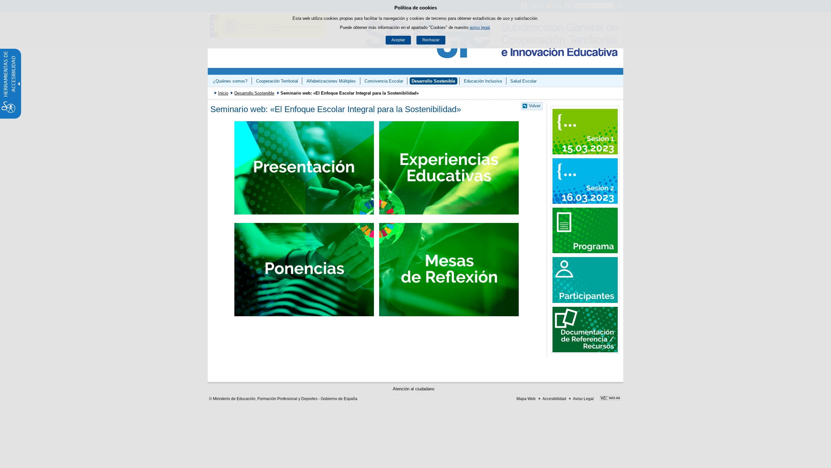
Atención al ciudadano (413, 388)
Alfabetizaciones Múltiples (331, 81)
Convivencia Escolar (384, 81)
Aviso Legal (583, 398)
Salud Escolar (523, 81)
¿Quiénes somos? (230, 81)
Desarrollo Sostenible (433, 81)
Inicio (223, 93)
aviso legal (480, 27)
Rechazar (431, 40)
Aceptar (398, 40)
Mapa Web (526, 398)
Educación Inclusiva (483, 81)
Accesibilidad (554, 398)
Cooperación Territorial (277, 81)
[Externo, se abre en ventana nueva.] (585, 131)
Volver (534, 105)
